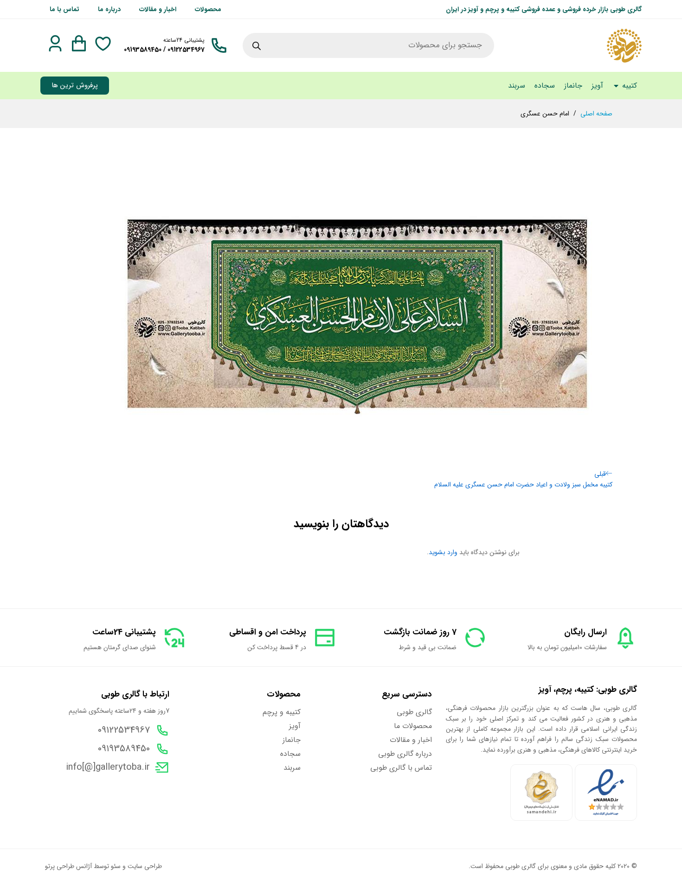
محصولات (208, 9)
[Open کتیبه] (616, 85)
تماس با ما (64, 9)
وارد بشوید (443, 552)
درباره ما (109, 9)
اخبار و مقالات (157, 9)
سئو (116, 866)
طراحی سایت (145, 866)
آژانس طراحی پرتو (68, 866)
